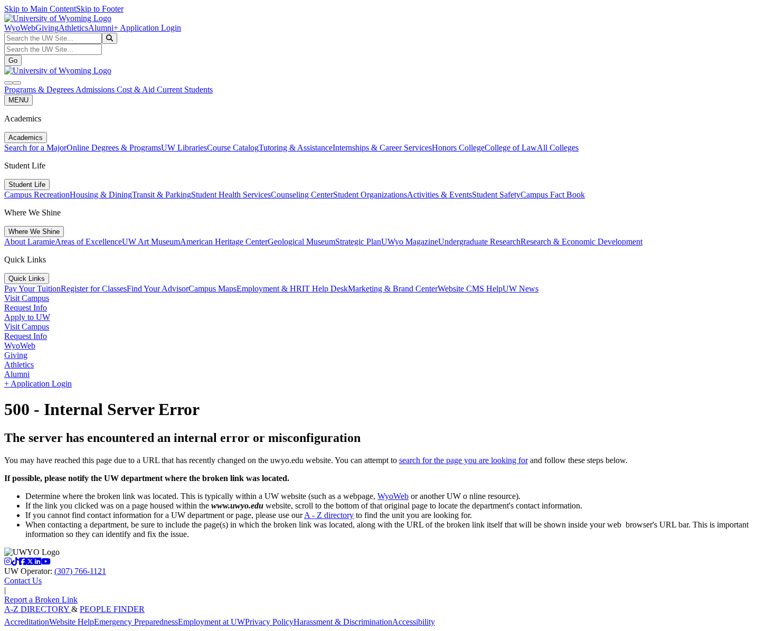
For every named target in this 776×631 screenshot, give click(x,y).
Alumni (100, 27)
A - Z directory (329, 515)
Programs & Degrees (39, 89)
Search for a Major (35, 147)
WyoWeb (19, 27)
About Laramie (29, 241)
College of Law (511, 147)
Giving (47, 27)
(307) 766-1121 (80, 571)
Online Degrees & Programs (114, 147)
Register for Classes (94, 288)
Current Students (185, 89)
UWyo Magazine (409, 241)
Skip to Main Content (40, 8)
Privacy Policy (269, 621)
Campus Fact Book (553, 194)
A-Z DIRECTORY (37, 609)
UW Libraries (184, 147)
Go (12, 60)
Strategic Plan (358, 241)
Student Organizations (370, 194)
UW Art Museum (151, 241)
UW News (520, 288)
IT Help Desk (325, 288)
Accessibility (413, 621)
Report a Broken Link (41, 599)
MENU (18, 100)
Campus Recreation (37, 194)
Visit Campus (26, 298)
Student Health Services (231, 194)
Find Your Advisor (157, 288)
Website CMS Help (470, 288)
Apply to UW (27, 317)
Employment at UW (211, 621)
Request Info (25, 307)
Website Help (71, 621)
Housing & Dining (101, 194)
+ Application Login (147, 27)
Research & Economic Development (581, 241)
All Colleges (558, 147)
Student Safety (496, 194)
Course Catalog (233, 147)
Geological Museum (301, 241)
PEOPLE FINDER (112, 609)
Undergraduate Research (479, 241)
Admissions (96, 89)
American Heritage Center (224, 241)
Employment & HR (269, 288)
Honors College (458, 147)
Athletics (73, 27)
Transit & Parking (161, 194)
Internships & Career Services (382, 147)
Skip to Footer (100, 8)
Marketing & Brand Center (393, 288)
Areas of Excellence (88, 241)
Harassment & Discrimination (343, 621)
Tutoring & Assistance (296, 147)
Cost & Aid (137, 89)
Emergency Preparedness (136, 621)
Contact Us (23, 580)
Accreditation (26, 621)
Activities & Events (439, 194)
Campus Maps (212, 288)
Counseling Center (302, 194)
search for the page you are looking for (463, 460)
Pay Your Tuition (32, 288)
